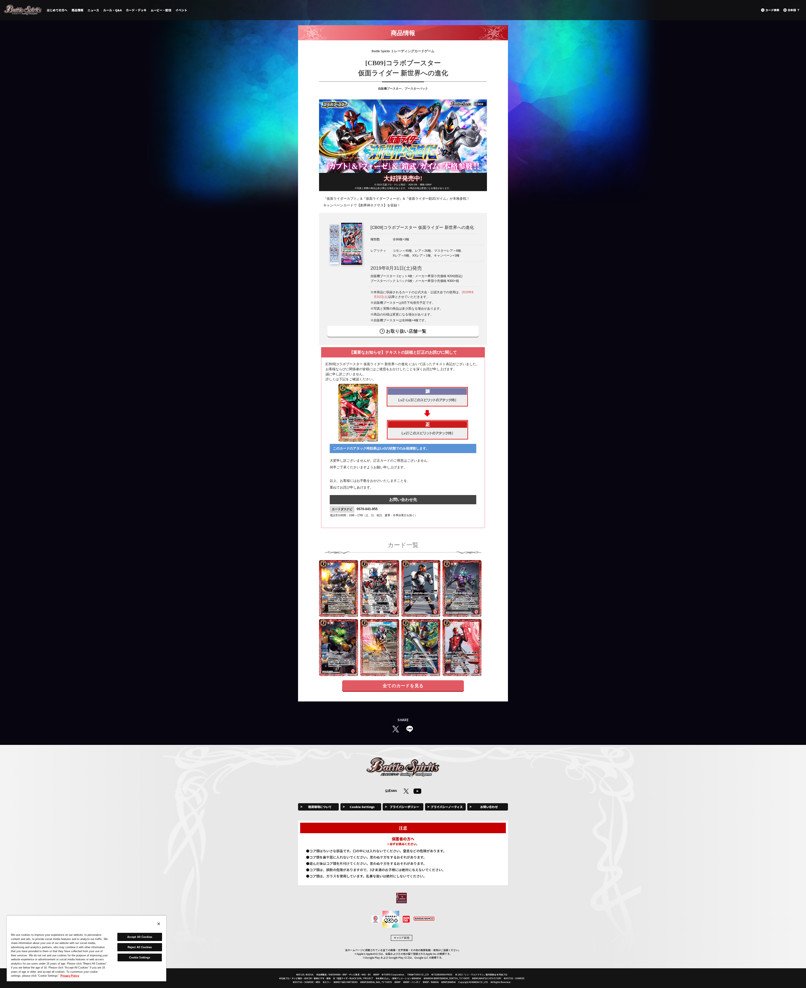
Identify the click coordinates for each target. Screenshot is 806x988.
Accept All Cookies (139, 936)
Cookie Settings (362, 807)
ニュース (93, 10)
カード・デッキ (136, 10)
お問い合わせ (489, 807)
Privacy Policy (69, 975)
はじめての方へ (57, 10)
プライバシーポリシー (404, 807)
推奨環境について (320, 807)
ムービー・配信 (161, 10)
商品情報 (77, 10)
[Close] (158, 923)
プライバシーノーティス (447, 807)
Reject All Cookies (140, 947)
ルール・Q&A (112, 10)
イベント (181, 10)
